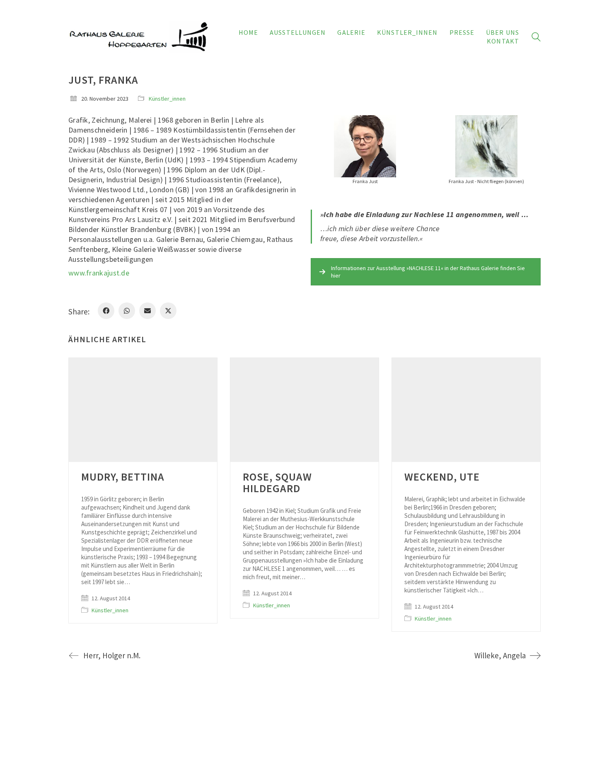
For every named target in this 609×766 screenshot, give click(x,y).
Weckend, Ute (442, 477)
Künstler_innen (167, 98)
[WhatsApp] (126, 310)
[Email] (147, 310)
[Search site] (536, 37)
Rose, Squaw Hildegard (277, 482)
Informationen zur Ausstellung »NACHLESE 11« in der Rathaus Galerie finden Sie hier (428, 271)
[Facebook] (106, 310)
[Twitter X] (168, 310)
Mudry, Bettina (122, 477)
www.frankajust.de (98, 273)
